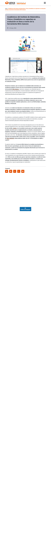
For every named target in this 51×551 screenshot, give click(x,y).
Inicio (6, 8)
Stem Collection (10, 138)
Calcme (15, 128)
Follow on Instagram (25, 209)
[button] (6, 171)
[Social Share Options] (6, 191)
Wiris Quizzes (15, 89)
